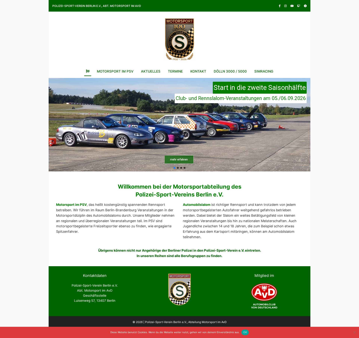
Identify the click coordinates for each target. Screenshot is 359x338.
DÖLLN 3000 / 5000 (230, 71)
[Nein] (354, 332)
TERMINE (175, 71)
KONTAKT (198, 71)
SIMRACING (263, 71)
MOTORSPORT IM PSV (115, 71)
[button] (179, 124)
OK (245, 332)
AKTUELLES (150, 71)
